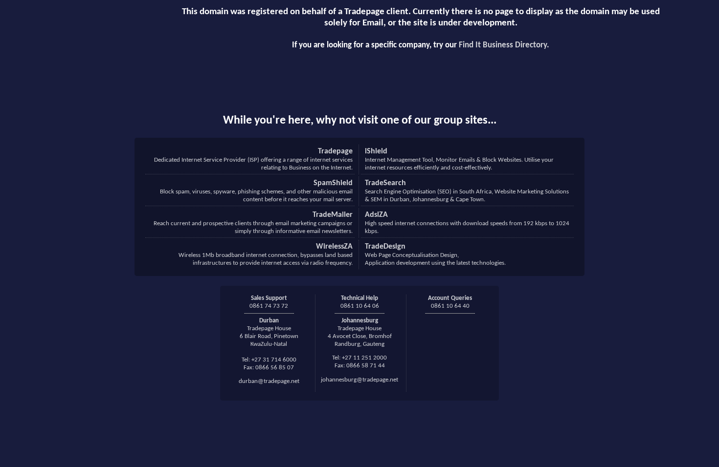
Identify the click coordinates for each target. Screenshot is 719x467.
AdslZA (376, 215)
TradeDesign (385, 247)
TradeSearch (385, 183)
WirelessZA (334, 247)
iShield (376, 151)
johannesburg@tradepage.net (359, 380)
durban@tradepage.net (269, 381)
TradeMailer (333, 215)
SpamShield (333, 183)
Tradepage (335, 151)
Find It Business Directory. (504, 45)
